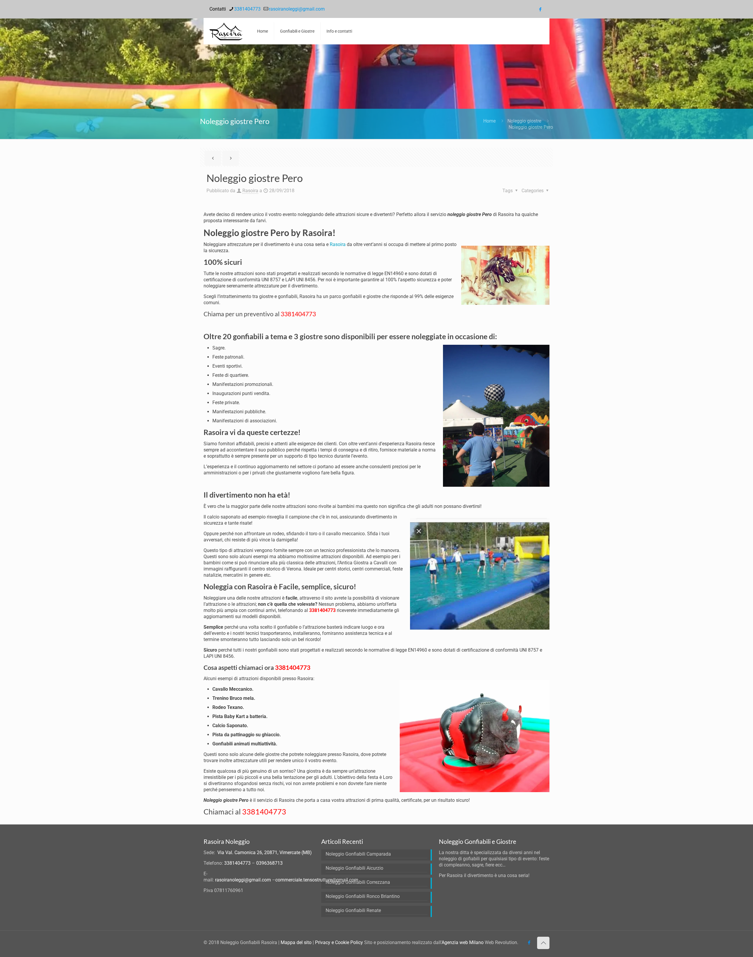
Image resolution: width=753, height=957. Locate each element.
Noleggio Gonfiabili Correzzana (358, 882)
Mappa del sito (296, 942)
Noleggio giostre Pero (531, 127)
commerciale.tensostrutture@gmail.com (316, 880)
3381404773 (247, 9)
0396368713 (269, 863)
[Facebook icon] (540, 9)
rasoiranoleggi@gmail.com (297, 9)
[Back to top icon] (543, 943)
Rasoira (250, 190)
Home (489, 121)
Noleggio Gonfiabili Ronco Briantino (363, 896)
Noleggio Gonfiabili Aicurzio (354, 868)
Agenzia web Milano (463, 942)
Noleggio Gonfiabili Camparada (358, 854)
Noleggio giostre (524, 121)
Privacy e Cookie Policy (339, 942)
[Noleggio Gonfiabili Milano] (225, 31)
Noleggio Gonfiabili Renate (353, 910)
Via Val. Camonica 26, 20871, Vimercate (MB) (264, 852)
